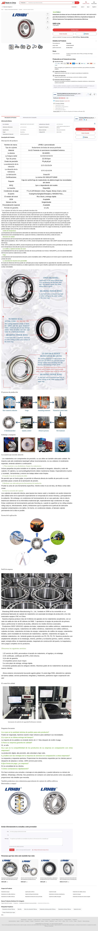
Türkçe (75, 921)
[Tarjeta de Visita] (94, 123)
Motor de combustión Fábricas (30, 909)
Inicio (2, 9)
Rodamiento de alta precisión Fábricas (48, 909)
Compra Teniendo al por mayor (8, 912)
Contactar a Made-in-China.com (57, 919)
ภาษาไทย (71, 921)
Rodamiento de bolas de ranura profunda (33, 896)
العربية (56, 921)
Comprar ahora (74, 30)
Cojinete (20, 9)
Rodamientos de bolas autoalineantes (57, 894)
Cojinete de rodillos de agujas (55, 896)
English (18, 921)
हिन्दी (67, 921)
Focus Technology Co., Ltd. (46, 923)
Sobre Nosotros (24, 919)
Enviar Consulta (63, 33)
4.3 (80, 119)
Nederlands (52, 921)
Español (22, 921)
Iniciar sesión (94, 3)
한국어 (60, 921)
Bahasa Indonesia (86, 921)
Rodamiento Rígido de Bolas (28, 9)
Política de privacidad (46, 919)
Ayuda (82, 6)
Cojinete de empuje (77, 894)
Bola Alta (19, 909)
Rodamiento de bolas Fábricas (8, 909)
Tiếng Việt (79, 921)
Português (27, 921)
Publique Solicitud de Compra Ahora (40, 849)
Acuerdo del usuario (37, 919)
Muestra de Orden (85, 37)
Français (31, 921)
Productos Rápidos (67, 919)
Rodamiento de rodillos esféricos (8, 896)
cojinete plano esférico (29, 891)
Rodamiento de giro (5, 891)
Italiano (42, 921)
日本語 (64, 921)
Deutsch (46, 921)
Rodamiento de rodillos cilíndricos (8, 894)
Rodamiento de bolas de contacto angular (81, 896)
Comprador (74, 6)
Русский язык (37, 921)
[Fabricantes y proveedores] (8, 2)
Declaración (30, 919)
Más (2, 914)
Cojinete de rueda (52, 891)
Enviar (11, 850)
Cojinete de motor (77, 909)
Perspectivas (75, 919)
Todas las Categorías (7, 6)
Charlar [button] (87, 33)
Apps (88, 6)
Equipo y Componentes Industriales (11, 9)
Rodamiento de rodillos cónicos (79, 891)
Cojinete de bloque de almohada (31, 894)
